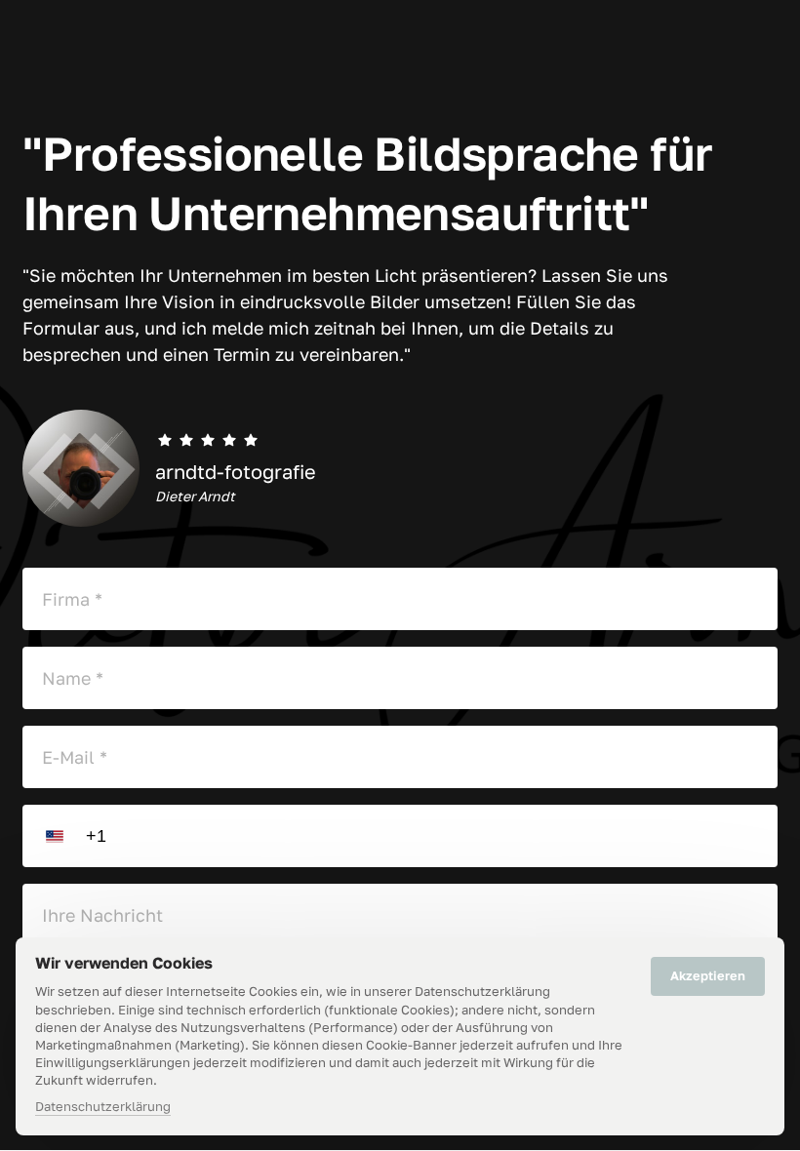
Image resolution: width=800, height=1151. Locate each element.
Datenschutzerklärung (103, 1107)
